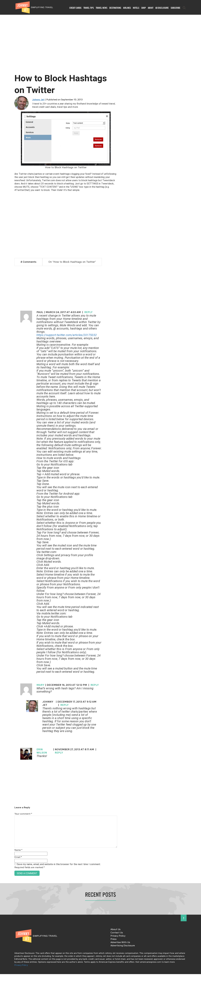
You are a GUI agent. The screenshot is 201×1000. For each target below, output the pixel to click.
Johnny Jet (38, 100)
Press (114, 939)
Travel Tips (88, 7)
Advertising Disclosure (123, 946)
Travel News (101, 7)
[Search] (184, 7)
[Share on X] (3, 496)
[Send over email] (3, 510)
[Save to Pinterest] (3, 503)
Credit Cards (75, 7)
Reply (88, 312)
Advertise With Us (120, 942)
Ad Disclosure (162, 7)
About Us (116, 929)
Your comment (23, 814)
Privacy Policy (118, 936)
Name (18, 850)
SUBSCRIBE (175, 7)
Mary (40, 685)
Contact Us (117, 933)
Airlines (127, 7)
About (150, 7)
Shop (143, 7)
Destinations (115, 7)
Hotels (136, 7)
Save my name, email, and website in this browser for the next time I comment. (59, 864)
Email (18, 857)
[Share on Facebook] (3, 490)
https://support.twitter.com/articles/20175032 (66, 335)
